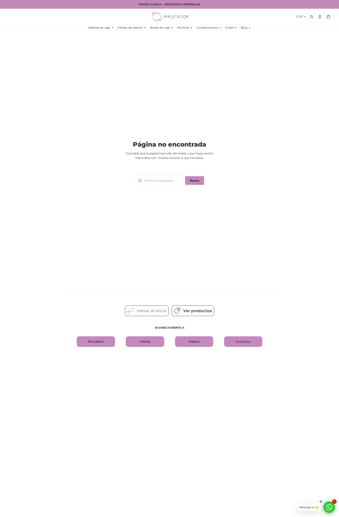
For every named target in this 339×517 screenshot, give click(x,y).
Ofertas (145, 341)
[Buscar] (311, 16)
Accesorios (243, 341)
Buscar (194, 180)
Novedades (96, 341)
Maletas (194, 341)
